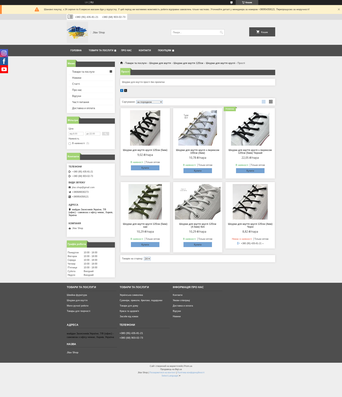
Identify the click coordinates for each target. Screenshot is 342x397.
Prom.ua (188, 366)
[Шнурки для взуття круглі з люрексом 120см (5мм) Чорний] (250, 128)
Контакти (145, 50)
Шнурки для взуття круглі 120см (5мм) (145, 150)
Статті (76, 83)
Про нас (126, 50)
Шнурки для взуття (160, 63)
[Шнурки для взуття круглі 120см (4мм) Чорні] (250, 202)
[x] (125, 91)
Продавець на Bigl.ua (171, 369)
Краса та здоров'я (129, 311)
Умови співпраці (181, 300)
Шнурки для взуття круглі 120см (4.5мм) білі (197, 225)
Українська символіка (131, 295)
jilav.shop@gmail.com (83, 187)
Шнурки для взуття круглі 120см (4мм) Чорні (250, 225)
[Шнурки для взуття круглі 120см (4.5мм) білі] (198, 202)
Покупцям (164, 50)
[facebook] (121, 91)
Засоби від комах (129, 316)
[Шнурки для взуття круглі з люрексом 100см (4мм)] (198, 128)
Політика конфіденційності (190, 372)
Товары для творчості (78, 311)
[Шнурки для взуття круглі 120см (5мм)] (145, 128)
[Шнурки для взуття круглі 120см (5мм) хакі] (145, 202)
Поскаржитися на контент (162, 372)
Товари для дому (129, 305)
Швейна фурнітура (77, 295)
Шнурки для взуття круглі (220, 63)
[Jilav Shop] (77, 32)
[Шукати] (221, 32)
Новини (76, 77)
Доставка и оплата (83, 108)
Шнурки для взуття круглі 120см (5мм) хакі (145, 225)
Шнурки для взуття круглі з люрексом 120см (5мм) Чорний (250, 151)
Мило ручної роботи (77, 305)
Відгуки (76, 95)
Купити (145, 168)
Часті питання (80, 102)
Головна (76, 50)
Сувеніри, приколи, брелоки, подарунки (141, 300)
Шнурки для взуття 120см (188, 63)
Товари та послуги (101, 50)
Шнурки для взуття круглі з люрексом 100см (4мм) (197, 151)
